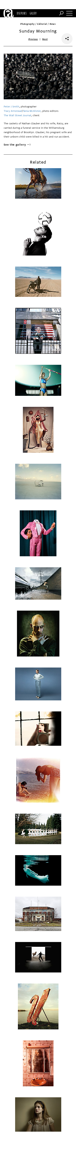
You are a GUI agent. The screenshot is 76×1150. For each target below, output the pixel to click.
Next (45, 39)
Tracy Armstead (13, 111)
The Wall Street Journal (17, 115)
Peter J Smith (11, 106)
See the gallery (15, 145)
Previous (33, 39)
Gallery (33, 13)
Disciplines (22, 13)
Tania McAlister (32, 111)
